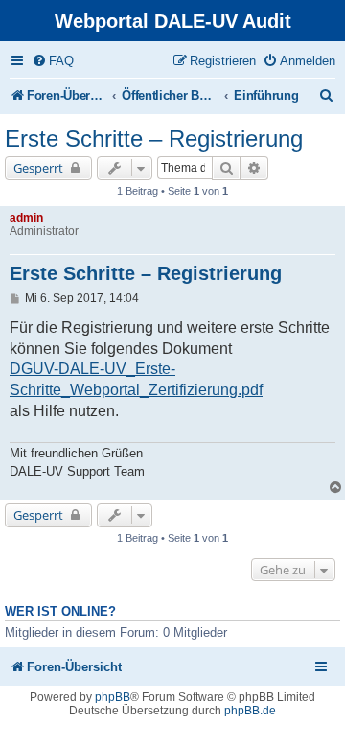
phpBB (112, 697)
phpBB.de (250, 710)
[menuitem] (53, 61)
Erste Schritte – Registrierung (154, 139)
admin (26, 217)
